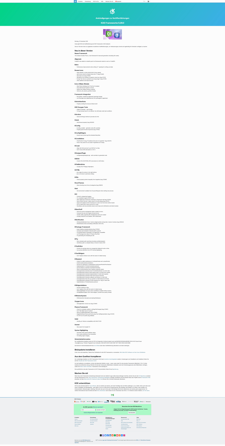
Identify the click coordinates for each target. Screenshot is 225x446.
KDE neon (76, 425)
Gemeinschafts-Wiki (125, 419)
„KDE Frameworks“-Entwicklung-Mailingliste (99, 377)
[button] (144, 1)
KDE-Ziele (92, 422)
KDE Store (139, 419)
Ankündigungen (109, 420)
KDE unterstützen (101, 390)
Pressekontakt (108, 425)
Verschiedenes (109, 427)
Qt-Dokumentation (94, 420)
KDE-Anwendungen (78, 420)
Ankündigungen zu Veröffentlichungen (112, 18)
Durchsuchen (132, 412)
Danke (107, 428)
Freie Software (92, 385)
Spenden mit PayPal (101, 409)
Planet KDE (108, 423)
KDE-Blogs (108, 421)
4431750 (77, 442)
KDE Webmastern (86, 440)
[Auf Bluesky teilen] (105, 435)
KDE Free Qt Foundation (141, 422)
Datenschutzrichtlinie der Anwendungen (126, 428)
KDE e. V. (138, 420)
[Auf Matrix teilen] (101, 435)
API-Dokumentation (94, 419)
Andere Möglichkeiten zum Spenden (93, 412)
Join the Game (145, 390)
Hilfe (122, 420)
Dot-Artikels (97, 345)
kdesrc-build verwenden (86, 366)
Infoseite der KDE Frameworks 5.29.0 (87, 360)
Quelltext (92, 424)
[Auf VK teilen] (122, 435)
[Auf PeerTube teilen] (119, 435)
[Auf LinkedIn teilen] (110, 435)
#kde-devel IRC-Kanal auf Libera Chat (93, 379)
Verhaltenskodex (124, 424)
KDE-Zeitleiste (139, 424)
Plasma (76, 419)
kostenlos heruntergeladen (110, 359)
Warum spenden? (98, 407)
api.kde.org (115, 369)
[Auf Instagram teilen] (124, 435)
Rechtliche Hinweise (145, 440)
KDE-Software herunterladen (126, 422)
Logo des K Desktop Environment (110, 440)
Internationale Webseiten (141, 427)
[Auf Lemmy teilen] (115, 435)
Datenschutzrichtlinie (125, 425)
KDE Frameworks (78, 422)
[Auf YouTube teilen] (117, 435)
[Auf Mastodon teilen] (103, 435)
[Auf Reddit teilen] (112, 435)
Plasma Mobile (77, 424)
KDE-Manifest (139, 425)
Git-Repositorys (142, 376)
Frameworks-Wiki (146, 377)
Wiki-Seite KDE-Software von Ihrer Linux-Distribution (132, 352)
